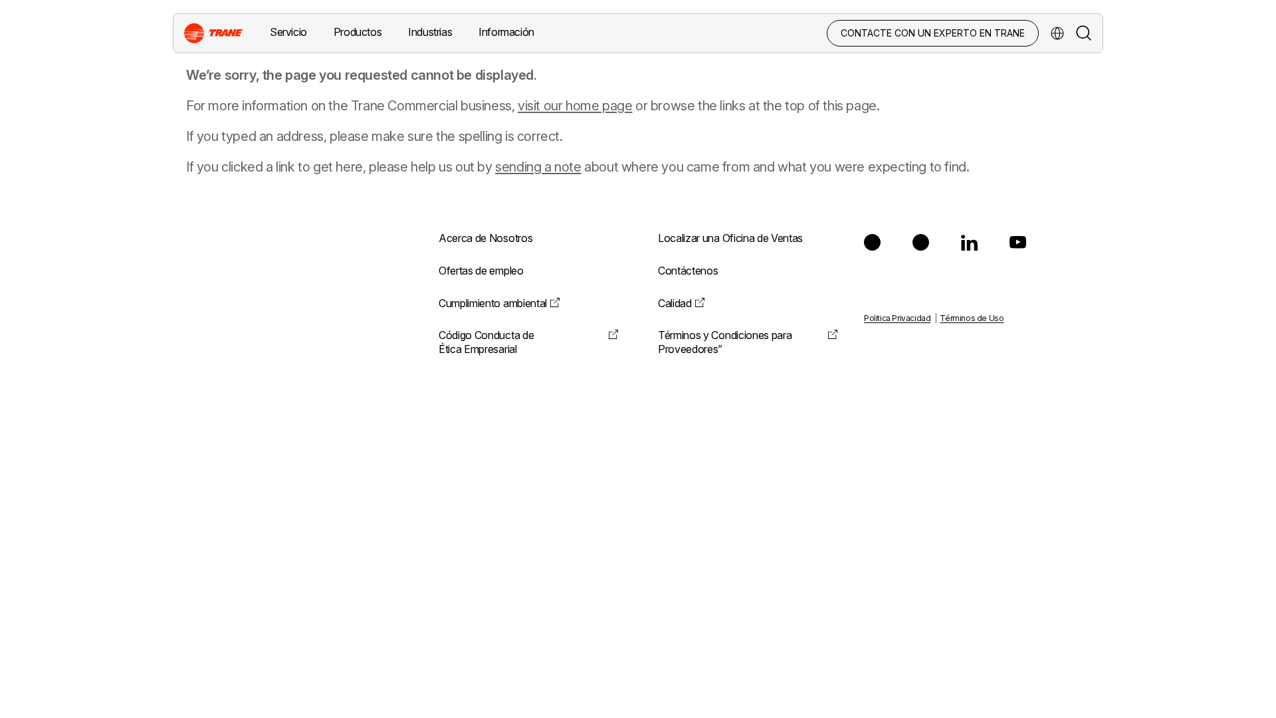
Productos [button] (357, 32)
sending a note (538, 167)
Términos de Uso (972, 318)
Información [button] (506, 32)
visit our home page (575, 106)
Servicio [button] (288, 32)
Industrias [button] (430, 32)
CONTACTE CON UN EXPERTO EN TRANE (933, 33)
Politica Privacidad (897, 318)
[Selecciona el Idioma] (1057, 33)
